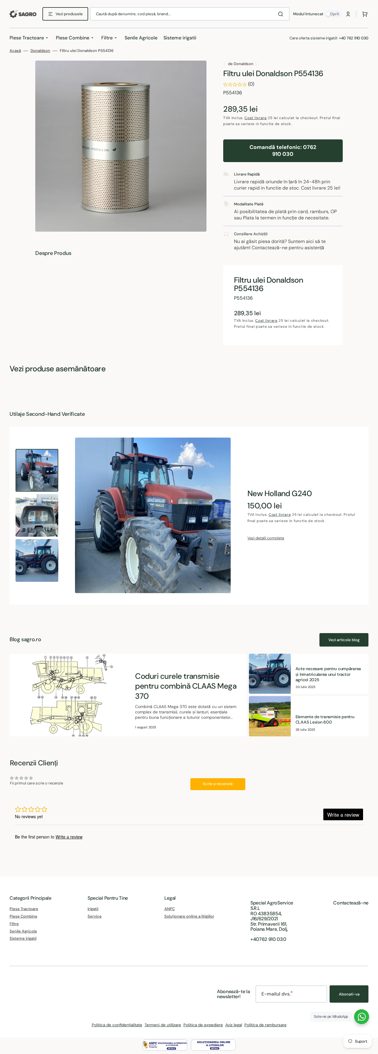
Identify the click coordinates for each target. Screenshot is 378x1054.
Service (95, 916)
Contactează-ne (350, 903)
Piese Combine (23, 916)
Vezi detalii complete (265, 538)
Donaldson (40, 50)
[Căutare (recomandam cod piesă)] (282, 14)
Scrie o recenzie (218, 783)
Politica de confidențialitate (117, 1024)
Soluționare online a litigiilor (189, 916)
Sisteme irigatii (23, 938)
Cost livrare (255, 118)
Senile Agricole (23, 931)
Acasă (15, 50)
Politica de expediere (203, 1024)
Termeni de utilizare (163, 1024)
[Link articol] (128, 695)
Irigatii (93, 909)
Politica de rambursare (265, 1024)
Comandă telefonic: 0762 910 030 (283, 151)
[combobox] (190, 14)
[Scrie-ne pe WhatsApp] (361, 1016)
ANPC (169, 909)
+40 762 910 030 (353, 38)
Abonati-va (349, 994)
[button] (348, 14)
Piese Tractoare (24, 909)
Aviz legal (233, 1024)
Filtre (14, 923)
